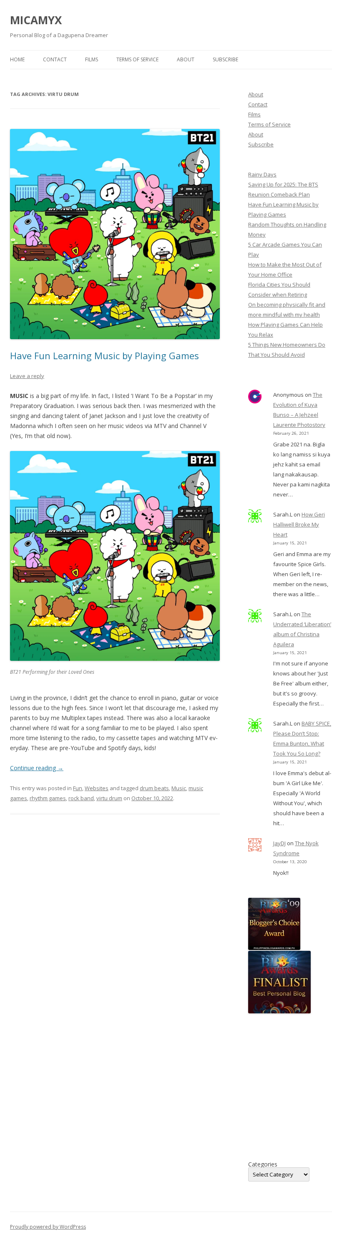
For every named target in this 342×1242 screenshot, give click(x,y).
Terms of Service (137, 59)
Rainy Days (262, 174)
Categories (262, 1164)
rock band (81, 798)
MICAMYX (36, 20)
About (185, 59)
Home (17, 59)
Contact (55, 59)
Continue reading (36, 768)
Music (178, 788)
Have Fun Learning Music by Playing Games (104, 355)
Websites (96, 788)
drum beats (154, 788)
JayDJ (279, 843)
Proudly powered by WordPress (48, 1226)
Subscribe (225, 59)
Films (91, 59)
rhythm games (48, 798)
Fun (77, 788)
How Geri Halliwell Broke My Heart (299, 524)
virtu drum (109, 798)
